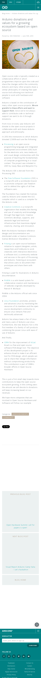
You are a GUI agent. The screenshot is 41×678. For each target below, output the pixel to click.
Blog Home (6, 13)
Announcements (20, 414)
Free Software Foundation (19, 178)
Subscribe (33, 645)
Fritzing (7, 243)
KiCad (33, 342)
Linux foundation (11, 301)
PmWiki (7, 280)
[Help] (37, 625)
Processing (8, 144)
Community (8, 417)
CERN (6, 342)
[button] (38, 2)
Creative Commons (12, 207)
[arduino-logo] (5, 7)
